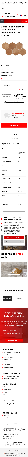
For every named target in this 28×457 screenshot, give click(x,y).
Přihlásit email (12, 340)
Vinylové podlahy (8, 359)
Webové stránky (9, 453)
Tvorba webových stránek (12, 455)
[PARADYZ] (7, 298)
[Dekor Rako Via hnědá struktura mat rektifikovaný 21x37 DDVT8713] (14, 49)
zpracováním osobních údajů (17, 333)
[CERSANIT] (19, 298)
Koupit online (14, 125)
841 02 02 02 (7, 14)
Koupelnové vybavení (10, 355)
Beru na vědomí (14, 333)
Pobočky (6, 415)
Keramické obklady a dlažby (12, 352)
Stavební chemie (8, 357)
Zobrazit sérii (14, 272)
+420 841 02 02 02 (17, 442)
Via (18, 195)
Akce (5, 387)
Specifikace (14, 134)
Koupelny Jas (16, 446)
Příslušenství (14, 138)
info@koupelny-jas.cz (10, 16)
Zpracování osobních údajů (11, 376)
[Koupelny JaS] (14, 3)
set (22, 89)
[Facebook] (17, 15)
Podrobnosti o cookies (10, 378)
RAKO (7, 66)
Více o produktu (5, 79)
